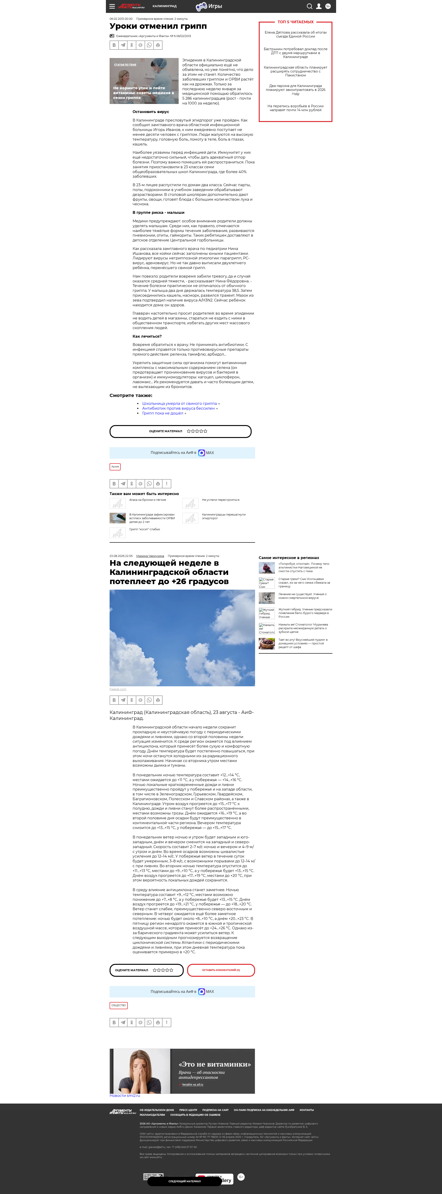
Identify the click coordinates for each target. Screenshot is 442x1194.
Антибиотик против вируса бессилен (178, 408)
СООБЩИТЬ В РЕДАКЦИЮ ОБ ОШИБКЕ (195, 1114)
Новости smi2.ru (125, 1095)
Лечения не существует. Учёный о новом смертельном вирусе (303, 596)
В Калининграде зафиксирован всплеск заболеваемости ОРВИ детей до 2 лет (152, 518)
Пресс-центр (188, 1110)
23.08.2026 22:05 (121, 556)
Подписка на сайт (215, 1110)
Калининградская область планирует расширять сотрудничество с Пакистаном (295, 71)
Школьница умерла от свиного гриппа (179, 403)
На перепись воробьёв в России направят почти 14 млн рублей (296, 108)
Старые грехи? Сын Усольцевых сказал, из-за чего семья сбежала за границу (304, 582)
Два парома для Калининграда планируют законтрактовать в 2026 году (296, 90)
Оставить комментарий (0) (221, 970)
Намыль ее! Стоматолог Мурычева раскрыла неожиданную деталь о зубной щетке (303, 628)
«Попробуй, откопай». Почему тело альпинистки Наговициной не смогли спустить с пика (304, 567)
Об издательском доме (157, 1110)
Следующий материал (185, 1181)
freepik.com (118, 689)
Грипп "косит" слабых (144, 529)
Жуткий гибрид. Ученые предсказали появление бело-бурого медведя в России (305, 613)
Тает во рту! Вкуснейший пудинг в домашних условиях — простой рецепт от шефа (303, 643)
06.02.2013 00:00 (121, 18)
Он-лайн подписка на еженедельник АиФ (264, 1110)
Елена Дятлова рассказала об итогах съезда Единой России (296, 34)
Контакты (307, 1110)
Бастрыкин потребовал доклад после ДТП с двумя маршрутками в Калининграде (296, 53)
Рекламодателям (152, 1114)
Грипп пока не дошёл (162, 413)
